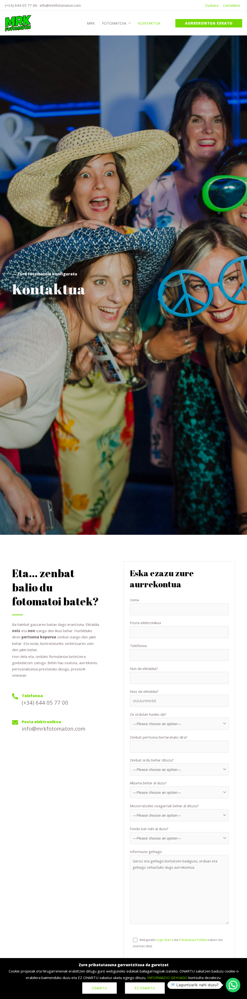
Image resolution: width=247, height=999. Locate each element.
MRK (91, 23)
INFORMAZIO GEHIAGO (167, 977)
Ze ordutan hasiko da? (148, 714)
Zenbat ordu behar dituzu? (152, 760)
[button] (208, 23)
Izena (134, 599)
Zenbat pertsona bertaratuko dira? (158, 737)
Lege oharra (165, 940)
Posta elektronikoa (145, 622)
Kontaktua (149, 23)
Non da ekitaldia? (144, 668)
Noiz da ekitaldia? (144, 691)
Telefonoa (138, 645)
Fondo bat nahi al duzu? (149, 828)
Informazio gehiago (146, 851)
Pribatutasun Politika (193, 940)
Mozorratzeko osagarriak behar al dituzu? (164, 805)
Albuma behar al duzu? (148, 783)
